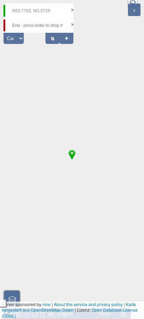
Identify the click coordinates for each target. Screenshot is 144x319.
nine (46, 304)
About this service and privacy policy (88, 304)
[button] (72, 159)
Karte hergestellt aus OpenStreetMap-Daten (69, 307)
